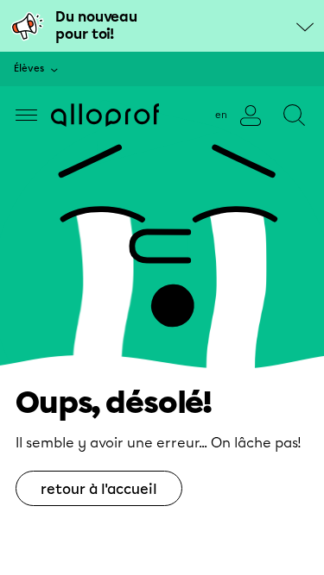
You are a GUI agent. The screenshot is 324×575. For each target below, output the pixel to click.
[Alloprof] (105, 115)
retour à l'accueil (99, 489)
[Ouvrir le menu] (26, 115)
